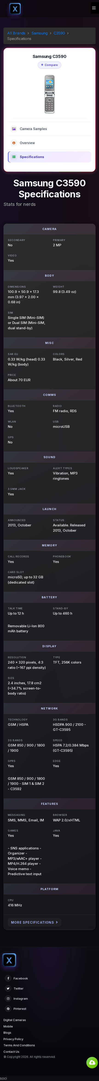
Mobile (8, 1026)
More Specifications (32, 922)
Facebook (21, 978)
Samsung (39, 33)
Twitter (18, 988)
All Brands (16, 33)
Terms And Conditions (19, 1045)
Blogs (7, 1032)
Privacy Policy (13, 1039)
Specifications (32, 157)
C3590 (59, 33)
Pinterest (20, 1008)
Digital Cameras (14, 1020)
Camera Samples (33, 129)
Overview (27, 143)
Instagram (21, 998)
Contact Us (11, 1051)
